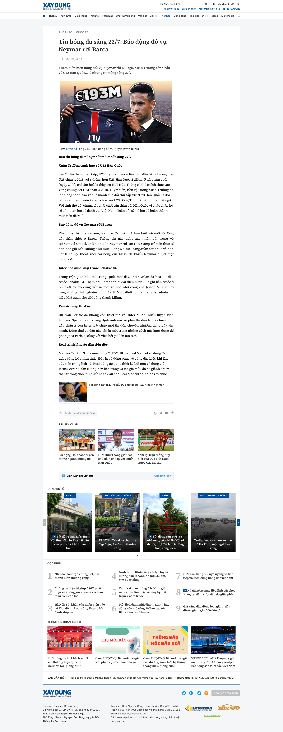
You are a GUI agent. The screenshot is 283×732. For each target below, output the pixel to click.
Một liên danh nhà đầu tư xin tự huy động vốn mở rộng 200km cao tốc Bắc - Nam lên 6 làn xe (144, 608)
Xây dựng (66, 15)
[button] (137, 555)
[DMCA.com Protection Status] (212, 715)
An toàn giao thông (209, 9)
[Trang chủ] (44, 16)
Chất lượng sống (125, 15)
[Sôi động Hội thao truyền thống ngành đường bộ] (77, 440)
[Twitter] (161, 413)
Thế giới (194, 15)
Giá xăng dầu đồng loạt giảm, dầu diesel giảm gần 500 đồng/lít (206, 608)
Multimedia (227, 15)
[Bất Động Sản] (198, 708)
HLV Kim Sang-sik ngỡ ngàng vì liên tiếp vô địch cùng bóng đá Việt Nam (208, 576)
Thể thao (165, 15)
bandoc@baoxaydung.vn (132, 713)
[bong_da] (116, 112)
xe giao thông (171, 9)
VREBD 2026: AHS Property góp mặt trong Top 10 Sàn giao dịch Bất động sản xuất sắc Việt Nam (213, 662)
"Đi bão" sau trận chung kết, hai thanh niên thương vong (77, 576)
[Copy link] (172, 413)
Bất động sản (189, 9)
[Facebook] (155, 413)
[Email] (167, 413)
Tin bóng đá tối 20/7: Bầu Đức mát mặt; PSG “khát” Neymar (126, 385)
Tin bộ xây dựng (231, 9)
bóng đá (71, 149)
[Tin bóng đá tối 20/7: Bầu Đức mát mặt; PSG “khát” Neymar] (73, 392)
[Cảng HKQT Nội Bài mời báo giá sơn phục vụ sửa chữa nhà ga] (117, 640)
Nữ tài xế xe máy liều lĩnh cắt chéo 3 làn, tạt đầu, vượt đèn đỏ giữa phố (209, 592)
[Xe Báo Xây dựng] (228, 707)
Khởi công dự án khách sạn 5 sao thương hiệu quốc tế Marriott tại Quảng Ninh (67, 662)
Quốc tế (82, 32)
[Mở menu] (238, 15)
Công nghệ (180, 15)
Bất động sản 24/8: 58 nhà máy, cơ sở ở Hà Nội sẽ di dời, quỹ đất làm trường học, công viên (165, 542)
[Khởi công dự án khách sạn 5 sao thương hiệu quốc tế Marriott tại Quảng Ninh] (69, 640)
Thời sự (53, 15)
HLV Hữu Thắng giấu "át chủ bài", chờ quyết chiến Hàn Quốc (116, 458)
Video (214, 15)
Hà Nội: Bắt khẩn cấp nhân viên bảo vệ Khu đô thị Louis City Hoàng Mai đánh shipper (80, 608)
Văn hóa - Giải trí (147, 15)
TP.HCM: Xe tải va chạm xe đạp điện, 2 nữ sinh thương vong (117, 544)
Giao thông (81, 15)
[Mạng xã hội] (199, 693)
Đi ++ (205, 15)
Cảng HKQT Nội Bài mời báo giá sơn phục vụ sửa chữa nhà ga (117, 660)
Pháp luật (107, 15)
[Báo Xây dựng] (57, 6)
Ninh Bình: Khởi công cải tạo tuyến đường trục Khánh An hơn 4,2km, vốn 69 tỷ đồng (143, 576)
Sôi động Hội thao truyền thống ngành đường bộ (76, 457)
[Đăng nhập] (214, 4)
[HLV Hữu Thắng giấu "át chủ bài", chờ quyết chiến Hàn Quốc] (116, 440)
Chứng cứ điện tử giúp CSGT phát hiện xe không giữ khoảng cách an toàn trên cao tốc (79, 592)
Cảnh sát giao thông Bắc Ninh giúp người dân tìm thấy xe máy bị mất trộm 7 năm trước (143, 592)
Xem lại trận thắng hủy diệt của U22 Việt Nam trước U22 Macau (154, 458)
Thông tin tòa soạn (226, 693)
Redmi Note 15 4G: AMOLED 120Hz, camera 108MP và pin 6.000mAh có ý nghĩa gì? (224, 677)
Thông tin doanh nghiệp (65, 622)
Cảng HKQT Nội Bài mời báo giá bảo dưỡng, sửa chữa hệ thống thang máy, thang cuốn (165, 662)
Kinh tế (95, 15)
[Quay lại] (61, 413)
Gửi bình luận (162, 475)
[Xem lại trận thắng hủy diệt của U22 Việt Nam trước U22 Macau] (156, 440)
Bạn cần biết (56, 677)
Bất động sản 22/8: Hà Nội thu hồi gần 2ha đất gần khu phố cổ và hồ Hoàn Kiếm (69, 542)
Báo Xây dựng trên (73, 413)
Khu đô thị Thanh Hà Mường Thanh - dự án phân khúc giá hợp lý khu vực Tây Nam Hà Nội (121, 677)
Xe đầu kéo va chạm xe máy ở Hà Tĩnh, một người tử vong (213, 544)
